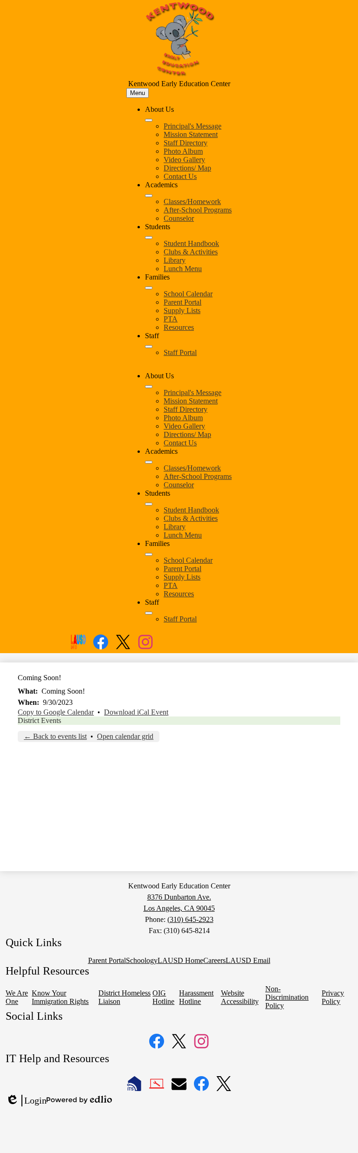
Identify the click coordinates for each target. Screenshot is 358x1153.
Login (26, 1100)
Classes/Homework (192, 201)
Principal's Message (192, 126)
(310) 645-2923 (190, 919)
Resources (179, 327)
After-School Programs (198, 210)
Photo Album (183, 151)
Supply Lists (182, 310)
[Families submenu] (148, 288)
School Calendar (188, 294)
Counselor (179, 218)
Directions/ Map (187, 168)
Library (175, 260)
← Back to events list (55, 736)
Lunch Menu (183, 269)
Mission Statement (191, 134)
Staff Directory (185, 143)
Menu (137, 92)
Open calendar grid (125, 736)
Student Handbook (191, 243)
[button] (148, 386)
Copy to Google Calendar (56, 712)
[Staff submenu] (148, 346)
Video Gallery (184, 160)
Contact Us (180, 176)
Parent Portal (182, 302)
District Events (39, 720)
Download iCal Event (136, 712)
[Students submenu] (148, 237)
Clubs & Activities (191, 252)
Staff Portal (180, 352)
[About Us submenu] (148, 120)
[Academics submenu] (148, 195)
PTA (171, 319)
